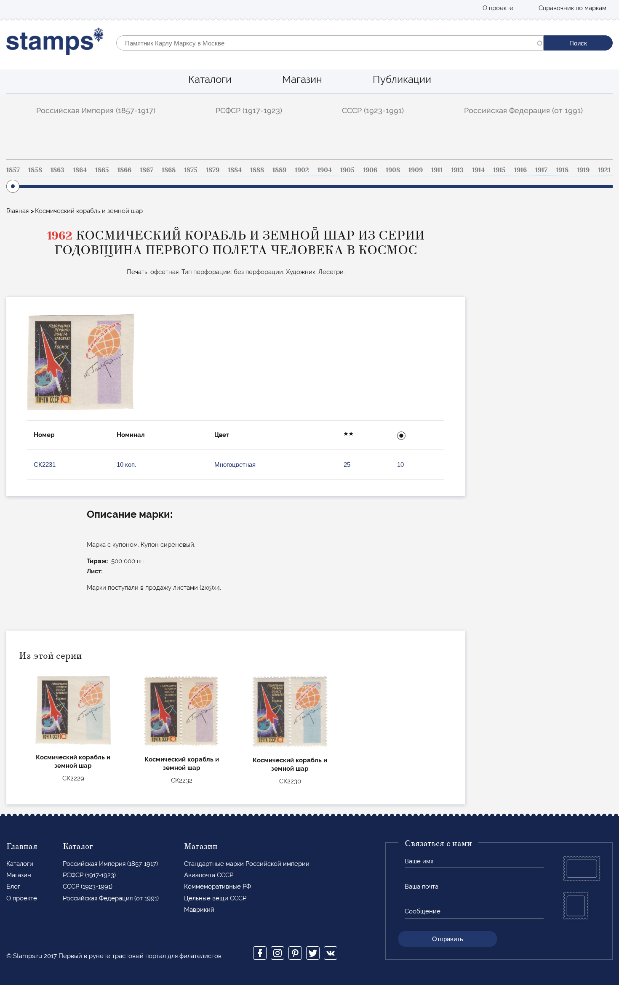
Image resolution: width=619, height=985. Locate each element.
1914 (478, 170)
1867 (146, 170)
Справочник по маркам (572, 8)
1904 (325, 170)
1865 (102, 170)
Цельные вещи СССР (215, 898)
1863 (57, 170)
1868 (169, 170)
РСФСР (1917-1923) (249, 110)
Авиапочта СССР (208, 875)
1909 (415, 170)
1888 (257, 170)
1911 (437, 170)
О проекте (498, 8)
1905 (347, 170)
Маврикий (199, 909)
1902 (302, 170)
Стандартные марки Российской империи (247, 864)
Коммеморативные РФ (217, 886)
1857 (13, 170)
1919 (583, 170)
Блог (13, 886)
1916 (520, 170)
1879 (212, 170)
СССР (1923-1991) (373, 110)
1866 (124, 170)
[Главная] (55, 43)
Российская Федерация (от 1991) (523, 110)
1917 (541, 170)
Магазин (302, 79)
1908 (393, 170)
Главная (17, 211)
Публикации (402, 79)
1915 (499, 170)
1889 (279, 170)
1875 (190, 170)
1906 (370, 170)
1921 (604, 170)
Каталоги (210, 79)
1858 (35, 170)
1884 (235, 170)
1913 (457, 170)
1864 (80, 170)
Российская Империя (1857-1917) (95, 110)
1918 (562, 170)
